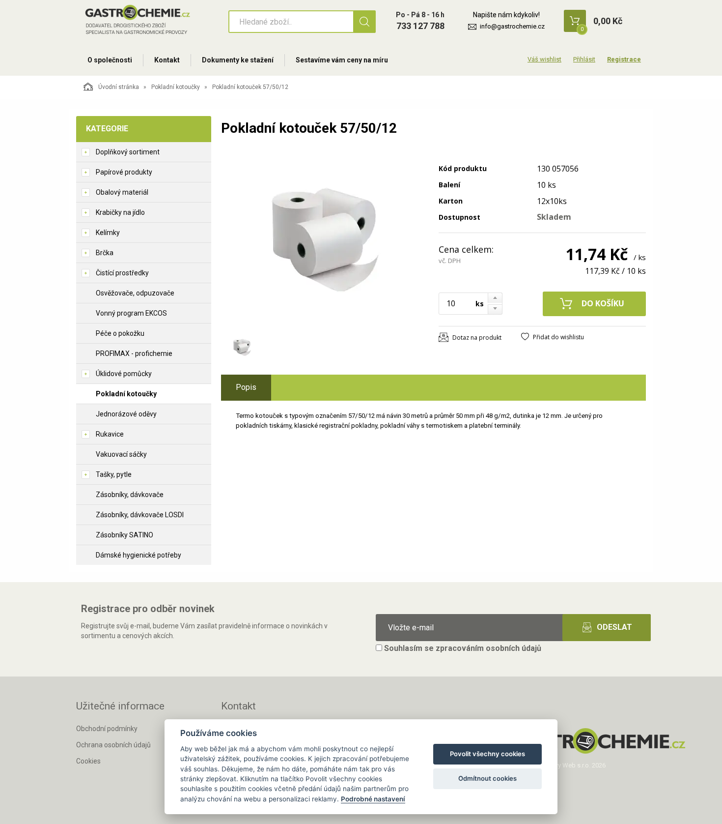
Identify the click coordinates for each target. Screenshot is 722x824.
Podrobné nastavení (373, 799)
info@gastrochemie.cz (512, 26)
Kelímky (108, 232)
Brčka (104, 253)
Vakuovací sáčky (121, 454)
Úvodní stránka (118, 87)
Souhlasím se (461, 648)
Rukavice (110, 434)
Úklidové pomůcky (124, 374)
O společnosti (109, 60)
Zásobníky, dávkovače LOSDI (140, 515)
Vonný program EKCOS (131, 313)
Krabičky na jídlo (120, 212)
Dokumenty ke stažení (238, 60)
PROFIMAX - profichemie (134, 353)
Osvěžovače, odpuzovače (135, 293)
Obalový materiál (122, 192)
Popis (246, 387)
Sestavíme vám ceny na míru (342, 60)
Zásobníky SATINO (124, 535)
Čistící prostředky (122, 273)
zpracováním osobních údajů (488, 648)
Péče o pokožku (120, 333)
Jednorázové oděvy (126, 414)
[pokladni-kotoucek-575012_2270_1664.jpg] (324, 239)
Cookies (88, 761)
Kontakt (167, 60)
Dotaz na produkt (476, 337)
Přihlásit (584, 59)
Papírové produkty (124, 172)
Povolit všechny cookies (487, 754)
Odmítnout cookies (487, 778)
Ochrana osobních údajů (113, 745)
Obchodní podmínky (107, 729)
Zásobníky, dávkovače (130, 495)
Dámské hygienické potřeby (138, 555)
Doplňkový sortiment (128, 152)
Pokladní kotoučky (175, 87)
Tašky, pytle (114, 474)
